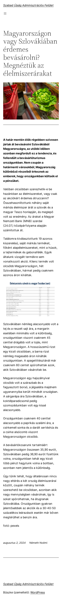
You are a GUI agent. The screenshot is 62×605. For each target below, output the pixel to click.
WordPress (37, 592)
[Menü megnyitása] (5, 13)
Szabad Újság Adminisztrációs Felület (28, 5)
